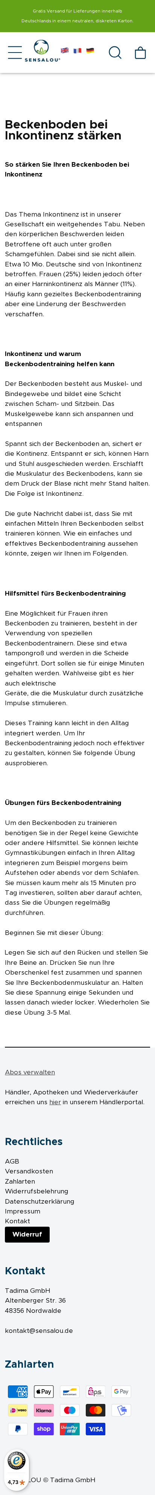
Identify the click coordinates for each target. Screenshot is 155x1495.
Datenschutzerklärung (39, 1201)
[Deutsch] (90, 52)
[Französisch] (77, 52)
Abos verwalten (30, 1072)
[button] (15, 52)
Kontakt (17, 1221)
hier (55, 1102)
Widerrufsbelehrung (36, 1191)
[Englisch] (64, 52)
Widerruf (27, 1234)
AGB (12, 1161)
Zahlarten (20, 1181)
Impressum (22, 1211)
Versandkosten (29, 1171)
